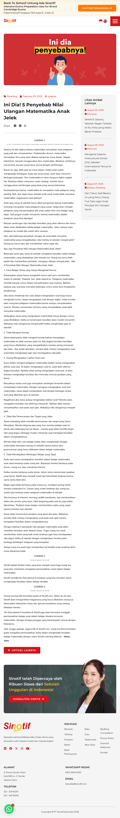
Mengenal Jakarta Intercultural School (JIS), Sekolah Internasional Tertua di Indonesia (98, 162)
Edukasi (91, 187)
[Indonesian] (101, 21)
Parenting (100, 187)
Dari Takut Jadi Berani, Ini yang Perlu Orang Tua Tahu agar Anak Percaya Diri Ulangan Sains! (98, 201)
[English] (105, 21)
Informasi (92, 113)
